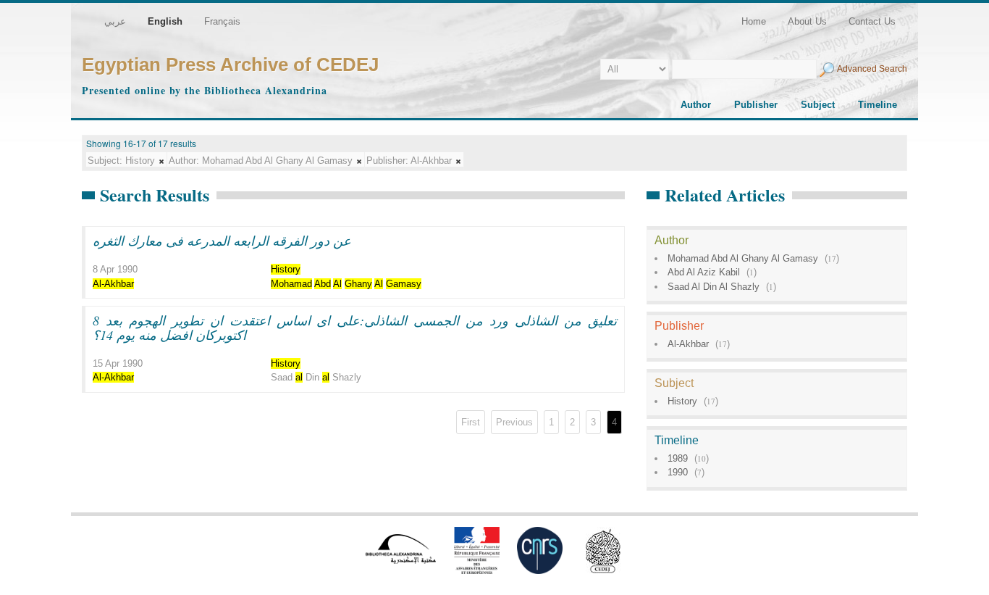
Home (753, 21)
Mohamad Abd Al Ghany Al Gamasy (743, 258)
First (470, 422)
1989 (678, 458)
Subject (818, 104)
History (682, 401)
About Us (807, 21)
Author (696, 104)
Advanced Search (872, 69)
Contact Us (872, 21)
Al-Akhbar (688, 343)
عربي (115, 21)
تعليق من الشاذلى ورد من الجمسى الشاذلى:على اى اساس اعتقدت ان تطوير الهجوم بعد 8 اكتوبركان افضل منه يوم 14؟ (355, 328)
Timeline (877, 104)
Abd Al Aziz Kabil (704, 272)
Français (222, 21)
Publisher (756, 104)
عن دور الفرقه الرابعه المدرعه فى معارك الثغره (222, 240)
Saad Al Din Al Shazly (713, 286)
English (165, 21)
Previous (514, 422)
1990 (678, 472)
